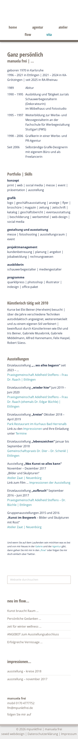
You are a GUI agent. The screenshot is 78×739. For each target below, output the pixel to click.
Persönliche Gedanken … (24, 619)
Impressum (69, 734)
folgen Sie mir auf (19, 714)
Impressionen (32, 429)
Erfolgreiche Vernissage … (25, 642)
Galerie (39, 546)
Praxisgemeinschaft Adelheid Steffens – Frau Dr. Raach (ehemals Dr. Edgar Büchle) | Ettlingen (37, 401)
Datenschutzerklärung (43, 734)
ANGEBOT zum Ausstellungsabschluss (33, 634)
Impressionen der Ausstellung (49, 483)
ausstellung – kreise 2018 (24, 671)
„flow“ (43, 550)
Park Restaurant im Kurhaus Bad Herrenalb (37, 424)
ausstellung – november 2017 (27, 679)
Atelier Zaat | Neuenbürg (24, 478)
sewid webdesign (12, 734)
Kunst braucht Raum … (23, 611)
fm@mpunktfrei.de (20, 708)
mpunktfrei (39, 15)
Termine (21, 433)
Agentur (56, 546)
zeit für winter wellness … (24, 626)
